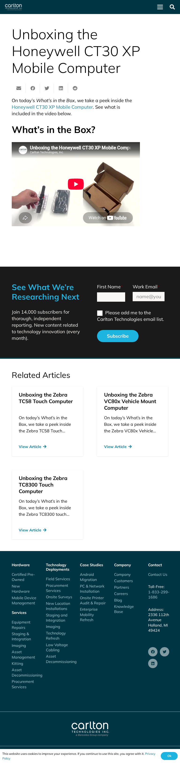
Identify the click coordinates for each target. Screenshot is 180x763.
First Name (110, 287)
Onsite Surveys (59, 597)
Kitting (17, 663)
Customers (123, 580)
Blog (118, 600)
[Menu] (160, 7)
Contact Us (157, 574)
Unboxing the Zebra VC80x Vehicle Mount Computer (130, 401)
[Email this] (19, 88)
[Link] (13, 7)
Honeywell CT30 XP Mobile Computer (52, 107)
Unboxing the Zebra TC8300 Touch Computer (43, 484)
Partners (121, 587)
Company (122, 574)
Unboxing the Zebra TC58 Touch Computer (46, 398)
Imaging (19, 645)
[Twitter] (164, 651)
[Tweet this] (47, 88)
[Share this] (33, 88)
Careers (121, 593)
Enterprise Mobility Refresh (89, 614)
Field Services (58, 579)
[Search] (172, 7)
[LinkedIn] (153, 663)
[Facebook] (153, 651)
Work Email (146, 287)
